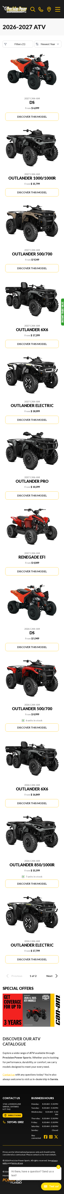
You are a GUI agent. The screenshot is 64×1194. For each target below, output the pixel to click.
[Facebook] (46, 1137)
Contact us (9, 1074)
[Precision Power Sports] (15, 9)
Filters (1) (19, 44)
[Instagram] (51, 1137)
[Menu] (57, 9)
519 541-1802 (15, 1122)
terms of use (17, 1163)
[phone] (41, 9)
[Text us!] (51, 1187)
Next (49, 975)
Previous (16, 975)
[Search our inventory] (33, 9)
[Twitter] (56, 1137)
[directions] (49, 9)
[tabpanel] (44, 1117)
